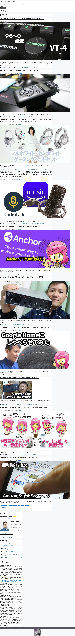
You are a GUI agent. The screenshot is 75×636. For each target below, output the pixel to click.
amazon (17, 223)
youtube (14, 324)
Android (6, 374)
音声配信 (42, 223)
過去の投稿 (3, 507)
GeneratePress (27, 627)
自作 (2, 374)
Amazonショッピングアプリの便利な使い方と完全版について (20, 457)
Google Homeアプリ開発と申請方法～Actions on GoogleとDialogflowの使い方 (26, 327)
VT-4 (16, 67)
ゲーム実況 (29, 169)
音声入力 (33, 67)
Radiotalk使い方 (23, 223)
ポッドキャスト (24, 116)
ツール (20, 374)
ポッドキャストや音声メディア (7, 67)
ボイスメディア (27, 67)
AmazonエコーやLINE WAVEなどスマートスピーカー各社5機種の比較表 (23, 407)
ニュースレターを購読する (6, 519)
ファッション (35, 169)
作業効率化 (29, 404)
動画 (2, 404)
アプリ (6, 274)
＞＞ (3, 533)
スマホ (2, 274)
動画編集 (24, 324)
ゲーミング (23, 169)
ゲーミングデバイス (5, 169)
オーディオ (13, 169)
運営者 (3, 10)
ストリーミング (23, 404)
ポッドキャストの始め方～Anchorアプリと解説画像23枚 (18, 226)
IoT (22, 454)
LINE (24, 454)
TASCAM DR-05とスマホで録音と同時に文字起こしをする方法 (20, 70)
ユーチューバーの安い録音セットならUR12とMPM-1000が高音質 (21, 277)
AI (7, 454)
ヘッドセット (41, 169)
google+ (10, 374)
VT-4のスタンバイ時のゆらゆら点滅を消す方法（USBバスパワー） (22, 19)
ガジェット (20, 67)
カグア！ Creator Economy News (7, 1)
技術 (19, 505)
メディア (22, 274)
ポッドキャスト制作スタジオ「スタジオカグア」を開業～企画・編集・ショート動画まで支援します (12, 545)
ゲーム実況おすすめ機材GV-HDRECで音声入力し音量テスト (19, 378)
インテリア (3, 454)
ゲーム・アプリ (4, 505)
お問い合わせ (5, 11)
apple (14, 454)
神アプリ (22, 505)
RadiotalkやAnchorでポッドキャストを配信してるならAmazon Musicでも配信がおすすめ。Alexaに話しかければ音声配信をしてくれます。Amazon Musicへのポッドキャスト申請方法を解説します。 (26, 174)
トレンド (15, 505)
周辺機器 (35, 404)
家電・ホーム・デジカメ (6, 324)
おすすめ (18, 169)
